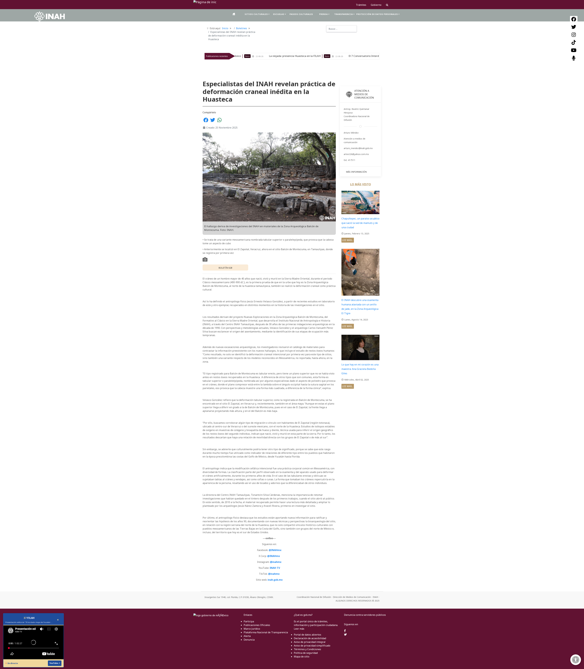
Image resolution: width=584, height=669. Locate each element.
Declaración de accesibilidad (310, 638)
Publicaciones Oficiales (257, 625)
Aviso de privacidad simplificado (312, 645)
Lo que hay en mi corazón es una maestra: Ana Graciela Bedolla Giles (360, 369)
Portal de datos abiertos (307, 634)
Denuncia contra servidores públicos (365, 615)
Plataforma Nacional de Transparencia (266, 632)
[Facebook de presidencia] (345, 631)
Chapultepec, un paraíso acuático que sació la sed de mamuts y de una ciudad (360, 223)
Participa (249, 621)
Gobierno (376, 5)
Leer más (299, 628)
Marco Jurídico (252, 628)
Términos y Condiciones (307, 649)
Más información (356, 171)
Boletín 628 (225, 267)
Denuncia (249, 639)
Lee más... (347, 240)
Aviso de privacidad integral (309, 642)
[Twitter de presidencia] (345, 634)
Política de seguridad (306, 653)
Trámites (361, 5)
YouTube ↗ (54, 663)
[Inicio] (234, 14)
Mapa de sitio (301, 656)
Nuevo (242, 56)
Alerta (247, 636)
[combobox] (341, 28)
